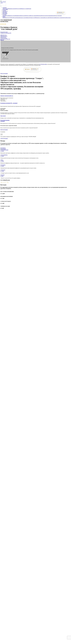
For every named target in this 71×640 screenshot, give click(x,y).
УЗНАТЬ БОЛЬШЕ (4, 138)
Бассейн (4, 15)
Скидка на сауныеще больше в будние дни (5, 38)
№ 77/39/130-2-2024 (43, 64)
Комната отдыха (12, 15)
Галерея (29, 8)
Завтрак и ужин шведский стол (6, 95)
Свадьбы (7, 15)
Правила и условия (24, 8)
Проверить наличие (12, 8)
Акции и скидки (23, 17)
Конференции (17, 15)
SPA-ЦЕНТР (5, 11)
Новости (28, 17)
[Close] (1, 134)
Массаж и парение (33, 15)
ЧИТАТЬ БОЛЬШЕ (4, 73)
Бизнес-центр (23, 15)
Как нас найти (47, 17)
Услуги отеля (18, 8)
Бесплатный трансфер (5, 120)
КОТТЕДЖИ (5, 9)
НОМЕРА (5, 7)
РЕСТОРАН (5, 13)
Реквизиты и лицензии (40, 17)
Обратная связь (52, 17)
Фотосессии (43, 15)
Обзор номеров (5, 8)
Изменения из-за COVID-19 (8, 17)
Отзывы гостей (33, 17)
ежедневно (2, 121)
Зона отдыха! (3, 115)
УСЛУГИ (4, 14)
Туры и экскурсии (58, 15)
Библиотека (39, 15)
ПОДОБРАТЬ (3, 147)
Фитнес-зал (28, 15)
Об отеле (15, 17)
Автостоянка (48, 15)
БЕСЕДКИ (5, 12)
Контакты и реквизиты (59, 17)
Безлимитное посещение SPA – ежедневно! (8, 103)
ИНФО (4, 16)
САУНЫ (4, 10)
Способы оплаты (67, 17)
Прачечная (53, 15)
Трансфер (18, 17)
